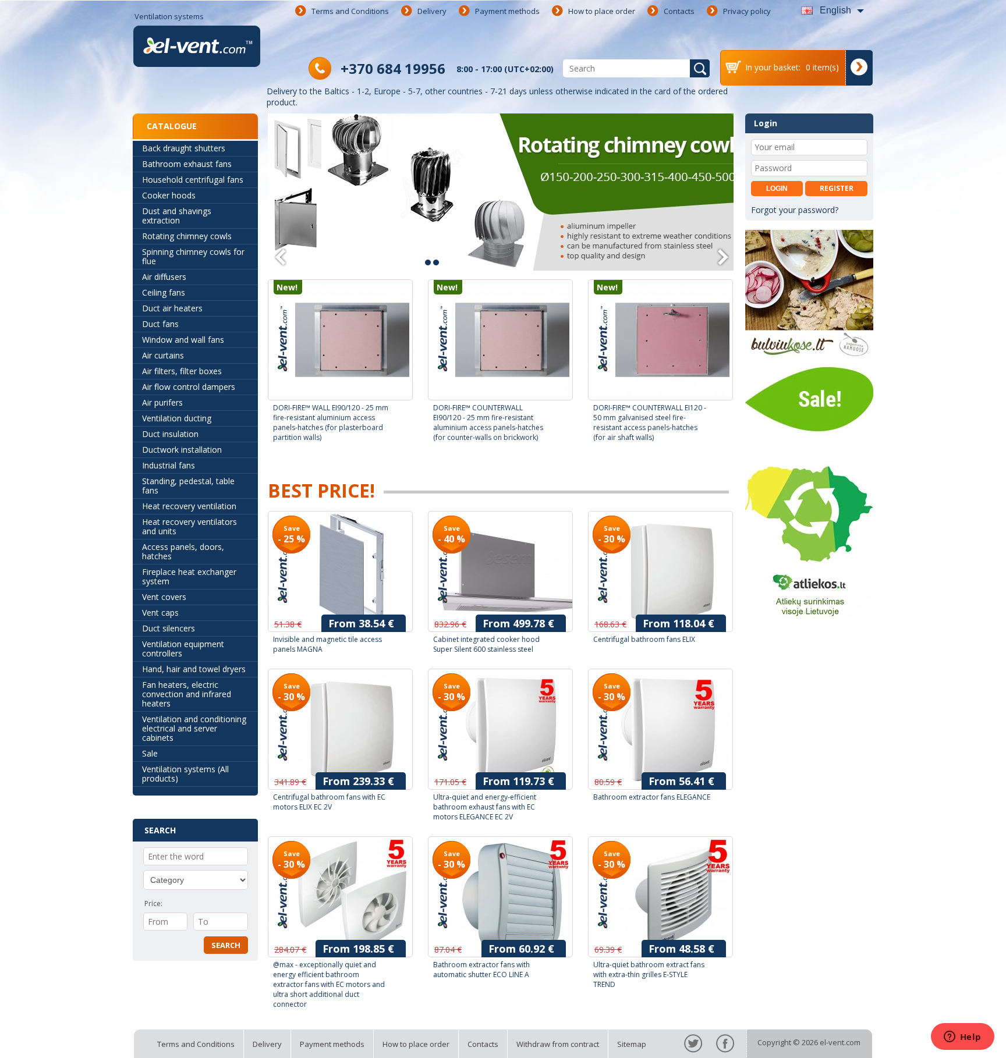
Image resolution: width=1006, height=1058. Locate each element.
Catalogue (172, 126)
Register (836, 188)
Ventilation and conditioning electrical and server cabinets (194, 728)
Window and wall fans (183, 339)
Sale (150, 753)
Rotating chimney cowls (187, 236)
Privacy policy (747, 11)
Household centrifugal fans (192, 179)
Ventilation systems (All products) (185, 774)
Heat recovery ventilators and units (189, 526)
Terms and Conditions (350, 11)
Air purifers (162, 402)
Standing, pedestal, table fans (188, 485)
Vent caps (160, 612)
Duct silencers (168, 628)
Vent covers (164, 596)
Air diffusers (164, 276)
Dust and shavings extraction (176, 215)
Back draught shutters (183, 148)
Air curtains (163, 355)
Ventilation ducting (176, 418)
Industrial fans (168, 465)
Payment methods (507, 11)
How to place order (601, 11)
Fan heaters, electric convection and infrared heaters (186, 694)
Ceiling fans (163, 292)
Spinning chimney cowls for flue (193, 256)
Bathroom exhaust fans (187, 163)
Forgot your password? (794, 209)
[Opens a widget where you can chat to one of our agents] (962, 1037)
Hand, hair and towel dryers (194, 668)
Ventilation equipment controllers (183, 648)
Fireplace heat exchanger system (189, 576)
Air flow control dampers (188, 386)
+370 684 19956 (393, 68)
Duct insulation (170, 433)
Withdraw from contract (557, 1044)
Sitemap (631, 1044)
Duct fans (160, 323)
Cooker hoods (169, 195)
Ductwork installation (182, 449)
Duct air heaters (172, 308)
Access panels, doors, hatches (183, 551)
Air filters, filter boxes (182, 371)
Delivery (432, 11)
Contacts (679, 11)
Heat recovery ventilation (189, 506)
